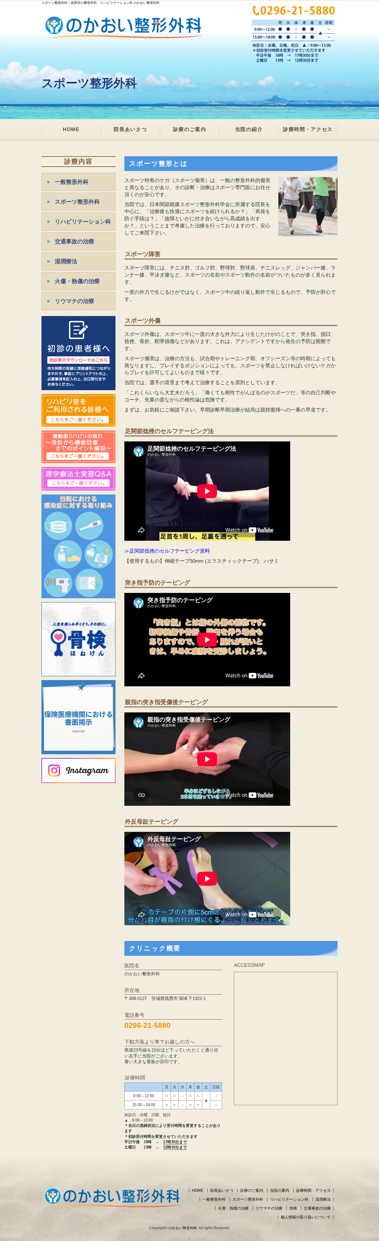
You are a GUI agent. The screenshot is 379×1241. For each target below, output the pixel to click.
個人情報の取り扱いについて (306, 1217)
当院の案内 (279, 1190)
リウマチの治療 (74, 301)
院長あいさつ (130, 129)
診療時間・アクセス (308, 129)
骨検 (293, 1208)
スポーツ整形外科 (77, 202)
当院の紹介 (249, 129)
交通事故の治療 (74, 241)
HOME (71, 129)
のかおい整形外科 (182, 1228)
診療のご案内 (189, 129)
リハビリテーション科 (83, 221)
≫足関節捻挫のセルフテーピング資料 (167, 551)
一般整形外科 (72, 182)
